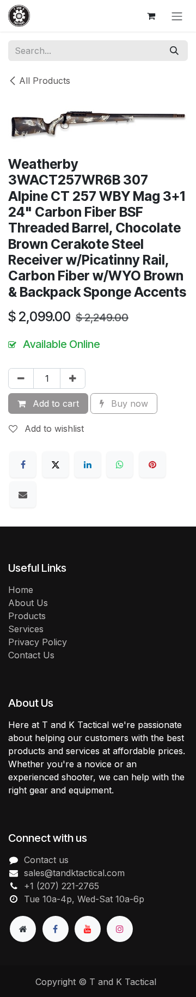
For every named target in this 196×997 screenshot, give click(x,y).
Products (27, 615)
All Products (44, 80)
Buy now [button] (128, 403)
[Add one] (72, 378)
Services (26, 628)
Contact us (46, 859)
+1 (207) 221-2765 (61, 885)
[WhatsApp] (120, 464)
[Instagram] (120, 929)
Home (20, 589)
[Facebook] (23, 464)
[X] (55, 464)
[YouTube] (88, 929)
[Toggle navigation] (177, 15)
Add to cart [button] (54, 403)
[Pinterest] (152, 464)
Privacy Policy (37, 642)
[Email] (23, 494)
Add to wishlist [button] (53, 428)
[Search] (174, 50)
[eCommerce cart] (151, 16)
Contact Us (31, 655)
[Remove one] (21, 378)
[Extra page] (23, 929)
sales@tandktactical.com (74, 872)
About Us (28, 602)
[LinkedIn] (88, 464)
